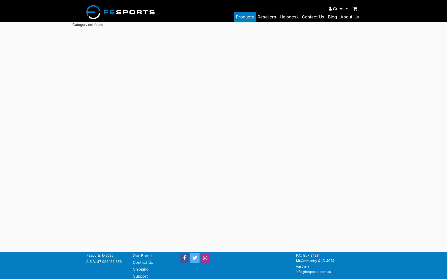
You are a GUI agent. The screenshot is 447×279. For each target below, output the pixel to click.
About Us (349, 17)
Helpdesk (289, 17)
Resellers (266, 17)
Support (140, 276)
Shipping (140, 269)
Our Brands (143, 255)
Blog (332, 17)
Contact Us (313, 17)
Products (245, 17)
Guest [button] (338, 8)
